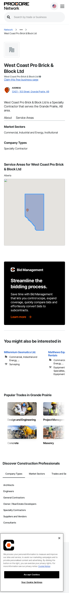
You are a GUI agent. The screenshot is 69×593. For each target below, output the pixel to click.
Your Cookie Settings (31, 582)
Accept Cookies (32, 574)
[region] (31, 562)
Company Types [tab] (13, 473)
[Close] (59, 538)
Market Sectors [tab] (37, 473)
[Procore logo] (16, 4)
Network (11, 8)
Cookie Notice (44, 566)
